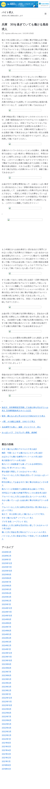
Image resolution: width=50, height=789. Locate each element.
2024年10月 (7, 615)
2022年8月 (6, 713)
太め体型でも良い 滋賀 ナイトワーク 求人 (21, 427)
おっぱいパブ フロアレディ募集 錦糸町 (19, 432)
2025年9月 (6, 574)
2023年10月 (7, 660)
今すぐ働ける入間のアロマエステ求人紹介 (19, 449)
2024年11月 (7, 612)
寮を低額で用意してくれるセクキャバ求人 (19, 471)
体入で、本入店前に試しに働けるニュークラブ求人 (23, 514)
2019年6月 (6, 765)
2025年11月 (7, 567)
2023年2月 (6, 690)
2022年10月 (7, 705)
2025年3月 (6, 597)
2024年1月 (6, 649)
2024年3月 (6, 642)
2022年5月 (6, 724)
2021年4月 (6, 750)
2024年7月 (6, 627)
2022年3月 (6, 731)
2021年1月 (6, 761)
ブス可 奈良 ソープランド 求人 (15, 521)
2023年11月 (7, 657)
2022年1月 (6, 739)
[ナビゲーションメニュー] (45, 14)
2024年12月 (7, 608)
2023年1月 (6, 694)
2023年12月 (7, 653)
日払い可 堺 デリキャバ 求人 (14, 468)
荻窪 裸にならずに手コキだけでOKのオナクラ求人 (23, 416)
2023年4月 (6, 683)
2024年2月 (6, 645)
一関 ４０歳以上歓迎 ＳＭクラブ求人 (18, 421)
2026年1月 (6, 559)
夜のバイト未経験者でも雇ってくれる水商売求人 (22, 464)
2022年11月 (7, 701)
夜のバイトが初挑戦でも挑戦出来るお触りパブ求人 (23, 489)
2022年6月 (6, 720)
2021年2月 (6, 757)
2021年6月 (6, 743)
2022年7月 (6, 716)
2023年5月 (6, 679)
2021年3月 (6, 754)
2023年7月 (6, 671)
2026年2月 (6, 556)
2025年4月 (6, 593)
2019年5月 (6, 769)
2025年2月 (6, 600)
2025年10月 (7, 571)
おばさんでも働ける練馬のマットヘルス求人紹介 (22, 456)
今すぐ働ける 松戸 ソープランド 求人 (17, 518)
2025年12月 (7, 563)
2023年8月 (6, 668)
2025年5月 (6, 589)
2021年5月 (6, 746)
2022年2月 (6, 735)
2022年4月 (6, 728)
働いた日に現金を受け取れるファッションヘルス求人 (24, 532)
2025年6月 (6, 585)
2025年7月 (6, 582)
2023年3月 (6, 686)
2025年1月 (6, 604)
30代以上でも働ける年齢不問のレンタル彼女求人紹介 (24, 493)
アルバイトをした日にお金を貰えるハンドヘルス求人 (24, 496)
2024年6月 (6, 630)
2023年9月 (6, 664)
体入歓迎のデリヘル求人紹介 (14, 460)
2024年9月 (6, 619)
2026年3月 (6, 552)
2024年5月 (6, 634)
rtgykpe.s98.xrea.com (13, 33)
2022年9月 (6, 709)
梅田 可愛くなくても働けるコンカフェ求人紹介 (22, 453)
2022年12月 (7, 698)
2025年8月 (6, 578)
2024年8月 (6, 623)
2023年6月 (6, 675)
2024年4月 (6, 638)
